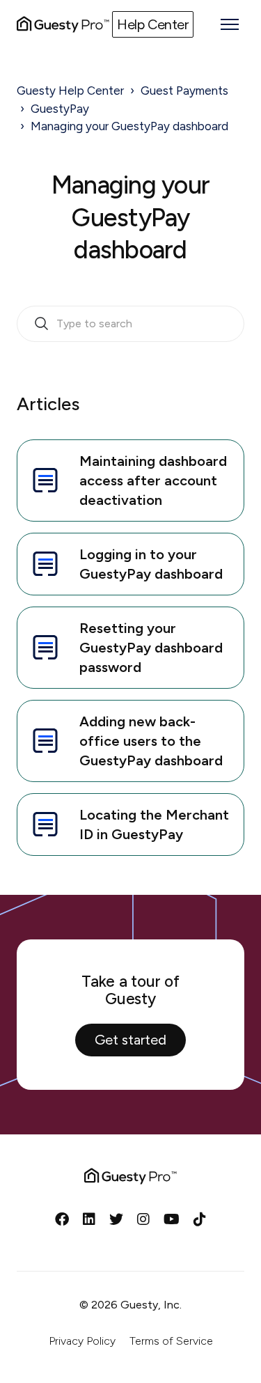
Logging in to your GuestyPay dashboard (151, 564)
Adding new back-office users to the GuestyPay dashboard (151, 741)
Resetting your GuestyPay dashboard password (151, 647)
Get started (130, 1039)
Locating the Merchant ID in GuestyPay (154, 824)
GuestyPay (60, 109)
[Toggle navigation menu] (229, 24)
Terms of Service (171, 1340)
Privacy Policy (82, 1340)
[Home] (63, 24)
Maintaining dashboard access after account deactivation (153, 480)
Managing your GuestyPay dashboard (129, 126)
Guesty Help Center (70, 90)
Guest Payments (184, 90)
